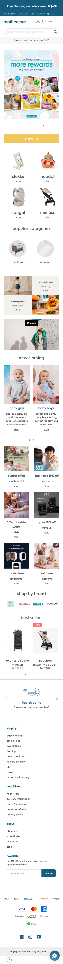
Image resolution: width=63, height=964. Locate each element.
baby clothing (15, 735)
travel (10, 772)
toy (8, 766)
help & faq (13, 793)
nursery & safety (16, 761)
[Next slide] (56, 699)
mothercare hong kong (30, 951)
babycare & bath (16, 756)
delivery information (18, 798)
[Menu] (56, 22)
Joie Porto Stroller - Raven (17, 662)
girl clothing (13, 740)
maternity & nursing (18, 777)
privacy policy (15, 814)
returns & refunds (16, 809)
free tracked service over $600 (31, 707)
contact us (13, 841)
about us (12, 831)
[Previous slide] (6, 699)
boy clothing (14, 746)
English (54, 14)
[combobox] (31, 32)
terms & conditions (17, 804)
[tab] (19, 125)
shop (18, 181)
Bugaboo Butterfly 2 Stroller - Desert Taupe (45, 662)
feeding (11, 751)
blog (9, 846)
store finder (13, 836)
